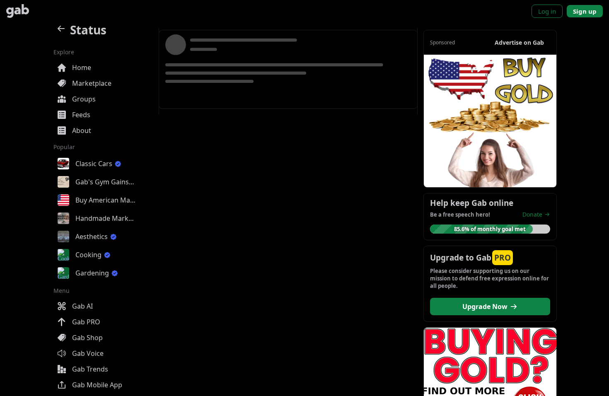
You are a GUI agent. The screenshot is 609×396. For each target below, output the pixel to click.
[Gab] (17, 11)
